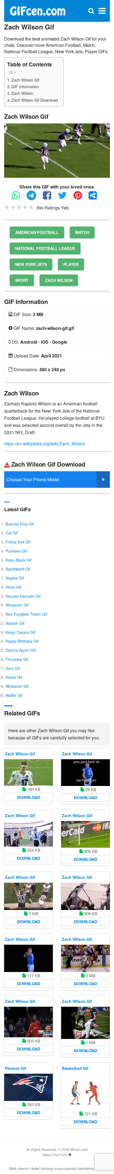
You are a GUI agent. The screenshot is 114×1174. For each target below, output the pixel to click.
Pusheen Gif (16, 551)
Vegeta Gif (15, 578)
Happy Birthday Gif (22, 641)
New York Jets (31, 264)
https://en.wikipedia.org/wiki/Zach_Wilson (44, 443)
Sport (21, 280)
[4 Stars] (25, 207)
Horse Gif (14, 677)
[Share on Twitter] (65, 198)
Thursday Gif (17, 659)
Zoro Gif (13, 668)
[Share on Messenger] (95, 198)
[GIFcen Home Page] (37, 10)
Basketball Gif (75, 1068)
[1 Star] (7, 207)
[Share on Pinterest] (80, 198)
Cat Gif (12, 532)
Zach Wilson (22, 93)
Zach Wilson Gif (25, 80)
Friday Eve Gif (18, 542)
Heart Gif (13, 587)
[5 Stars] (31, 207)
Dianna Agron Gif (21, 650)
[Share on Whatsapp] (18, 198)
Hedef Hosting (41, 1168)
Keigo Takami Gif (20, 632)
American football (37, 232)
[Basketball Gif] (85, 1092)
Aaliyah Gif (15, 623)
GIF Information (25, 86)
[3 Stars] (19, 207)
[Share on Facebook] (50, 198)
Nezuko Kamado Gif (23, 596)
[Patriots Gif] (28, 1087)
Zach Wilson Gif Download (34, 100)
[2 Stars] (13, 207)
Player (71, 264)
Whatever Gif (17, 605)
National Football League (45, 248)
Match (82, 232)
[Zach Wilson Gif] (57, 150)
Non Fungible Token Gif (26, 614)
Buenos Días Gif (20, 524)
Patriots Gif (15, 1068)
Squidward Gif (18, 569)
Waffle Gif (14, 695)
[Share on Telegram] (34, 198)
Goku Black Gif (19, 560)
